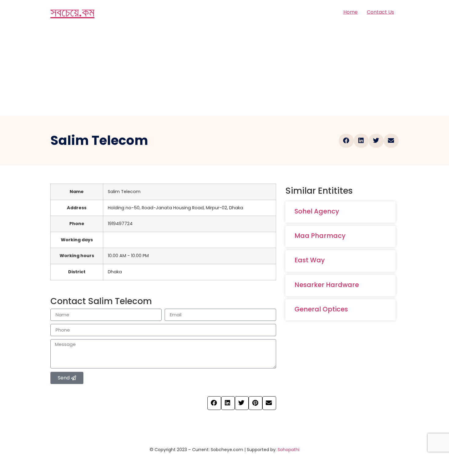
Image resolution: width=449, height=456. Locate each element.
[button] (346, 141)
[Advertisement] (224, 70)
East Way (309, 260)
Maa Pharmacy (319, 235)
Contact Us (380, 12)
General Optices (321, 309)
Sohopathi (288, 450)
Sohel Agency (316, 211)
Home (350, 12)
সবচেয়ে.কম (72, 12)
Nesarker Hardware (326, 284)
